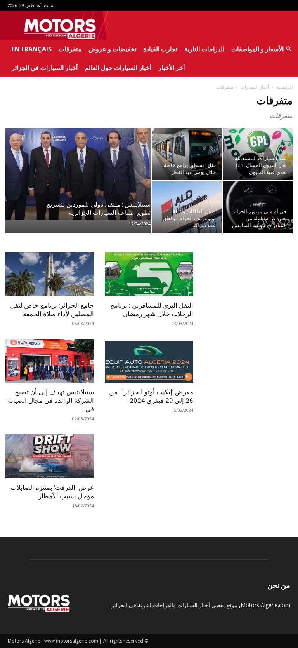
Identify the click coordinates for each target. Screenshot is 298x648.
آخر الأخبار (171, 67)
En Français (32, 49)
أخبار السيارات (255, 87)
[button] (288, 49)
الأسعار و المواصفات (257, 49)
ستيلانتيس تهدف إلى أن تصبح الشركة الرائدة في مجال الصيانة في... (51, 400)
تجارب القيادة (160, 49)
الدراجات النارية (204, 49)
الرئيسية (284, 87)
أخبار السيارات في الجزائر (45, 67)
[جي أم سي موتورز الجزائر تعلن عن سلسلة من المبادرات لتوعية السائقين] (258, 207)
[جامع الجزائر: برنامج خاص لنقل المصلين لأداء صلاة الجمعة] (49, 274)
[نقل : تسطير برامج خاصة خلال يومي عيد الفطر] (187, 154)
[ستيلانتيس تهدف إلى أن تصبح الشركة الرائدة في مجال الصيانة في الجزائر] (49, 361)
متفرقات (70, 49)
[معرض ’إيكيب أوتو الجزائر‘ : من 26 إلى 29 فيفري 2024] (149, 361)
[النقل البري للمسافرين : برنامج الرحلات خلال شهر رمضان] (149, 274)
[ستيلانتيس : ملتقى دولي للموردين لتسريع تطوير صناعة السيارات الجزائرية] (78, 174)
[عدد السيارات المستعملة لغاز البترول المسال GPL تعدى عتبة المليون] (258, 154)
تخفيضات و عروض (112, 49)
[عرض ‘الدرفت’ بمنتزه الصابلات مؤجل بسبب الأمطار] (49, 456)
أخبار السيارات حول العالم (118, 67)
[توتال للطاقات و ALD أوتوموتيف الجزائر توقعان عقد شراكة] (187, 207)
